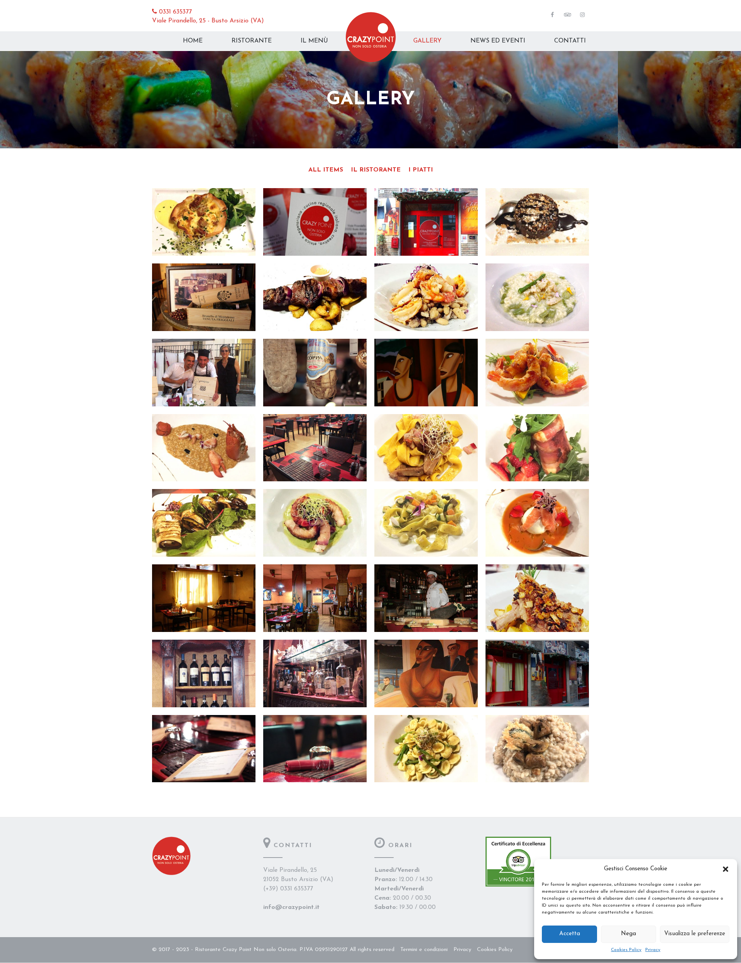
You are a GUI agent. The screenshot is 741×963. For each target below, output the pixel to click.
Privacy (652, 950)
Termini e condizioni (424, 950)
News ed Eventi (497, 41)
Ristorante (252, 41)
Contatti (570, 41)
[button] (725, 869)
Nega (628, 934)
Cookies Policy (626, 950)
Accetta (569, 934)
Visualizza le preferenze (694, 934)
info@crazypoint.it (291, 907)
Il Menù (314, 41)
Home (193, 41)
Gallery (427, 41)
